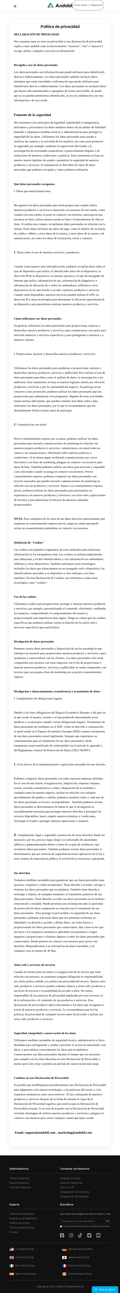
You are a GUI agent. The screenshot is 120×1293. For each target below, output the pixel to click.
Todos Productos (19, 1178)
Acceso (14, 1232)
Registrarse (96, 5)
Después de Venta (70, 1178)
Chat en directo (106, 1289)
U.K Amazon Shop (24, 1257)
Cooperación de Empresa (74, 1196)
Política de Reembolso (22, 1213)
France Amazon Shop (79, 1265)
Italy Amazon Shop (24, 1265)
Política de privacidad (22, 1227)
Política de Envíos (20, 1223)
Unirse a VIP (67, 1187)
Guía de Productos (20, 1187)
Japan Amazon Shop (78, 1257)
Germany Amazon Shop (80, 1249)
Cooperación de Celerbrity (75, 1192)
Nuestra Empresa (19, 1182)
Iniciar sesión (80, 5)
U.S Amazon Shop (24, 1249)
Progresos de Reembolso (24, 1218)
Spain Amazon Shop (25, 1273)
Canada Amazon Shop (79, 1273)
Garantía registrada (71, 1182)
